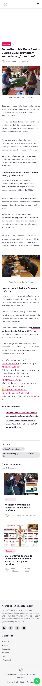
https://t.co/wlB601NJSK (15, 389)
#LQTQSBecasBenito (12, 380)
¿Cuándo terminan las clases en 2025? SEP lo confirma (18, 507)
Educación (6, 44)
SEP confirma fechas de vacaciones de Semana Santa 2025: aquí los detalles (18, 560)
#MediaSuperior (10, 363)
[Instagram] (10, 628)
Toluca (5, 645)
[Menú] (37, 4)
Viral (3, 656)
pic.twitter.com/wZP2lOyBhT (15, 393)
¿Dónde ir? (6, 660)
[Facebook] (4, 628)
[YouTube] (23, 628)
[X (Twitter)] (17, 628)
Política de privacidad (15, 682)
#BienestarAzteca (10, 367)
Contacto (31, 682)
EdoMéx (5, 641)
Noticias (5, 652)
